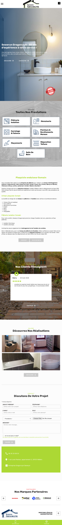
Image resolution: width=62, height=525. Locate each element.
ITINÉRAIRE (46, 523)
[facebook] (59, 4)
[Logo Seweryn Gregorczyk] (31, 4)
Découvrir (29, 375)
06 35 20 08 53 (36, 240)
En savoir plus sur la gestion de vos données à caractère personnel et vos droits (26, 437)
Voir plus (30, 305)
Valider (7, 442)
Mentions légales (45, 512)
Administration (46, 514)
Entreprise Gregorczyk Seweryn (19, 465)
